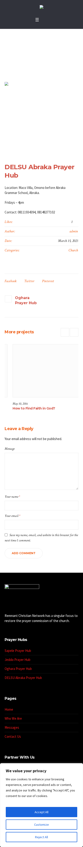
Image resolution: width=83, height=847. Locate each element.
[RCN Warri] (41, 7)
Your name (12, 496)
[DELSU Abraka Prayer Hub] (41, 117)
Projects (26, 60)
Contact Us (13, 736)
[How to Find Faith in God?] (42, 370)
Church (73, 250)
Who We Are (13, 718)
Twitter (29, 281)
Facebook (11, 281)
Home (14, 60)
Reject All (41, 837)
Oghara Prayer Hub (26, 300)
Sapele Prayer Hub (18, 650)
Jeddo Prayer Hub (17, 659)
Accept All (41, 812)
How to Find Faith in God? (26, 408)
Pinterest (48, 281)
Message (10, 449)
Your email (12, 516)
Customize (41, 824)
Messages (12, 727)
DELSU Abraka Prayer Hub (23, 677)
